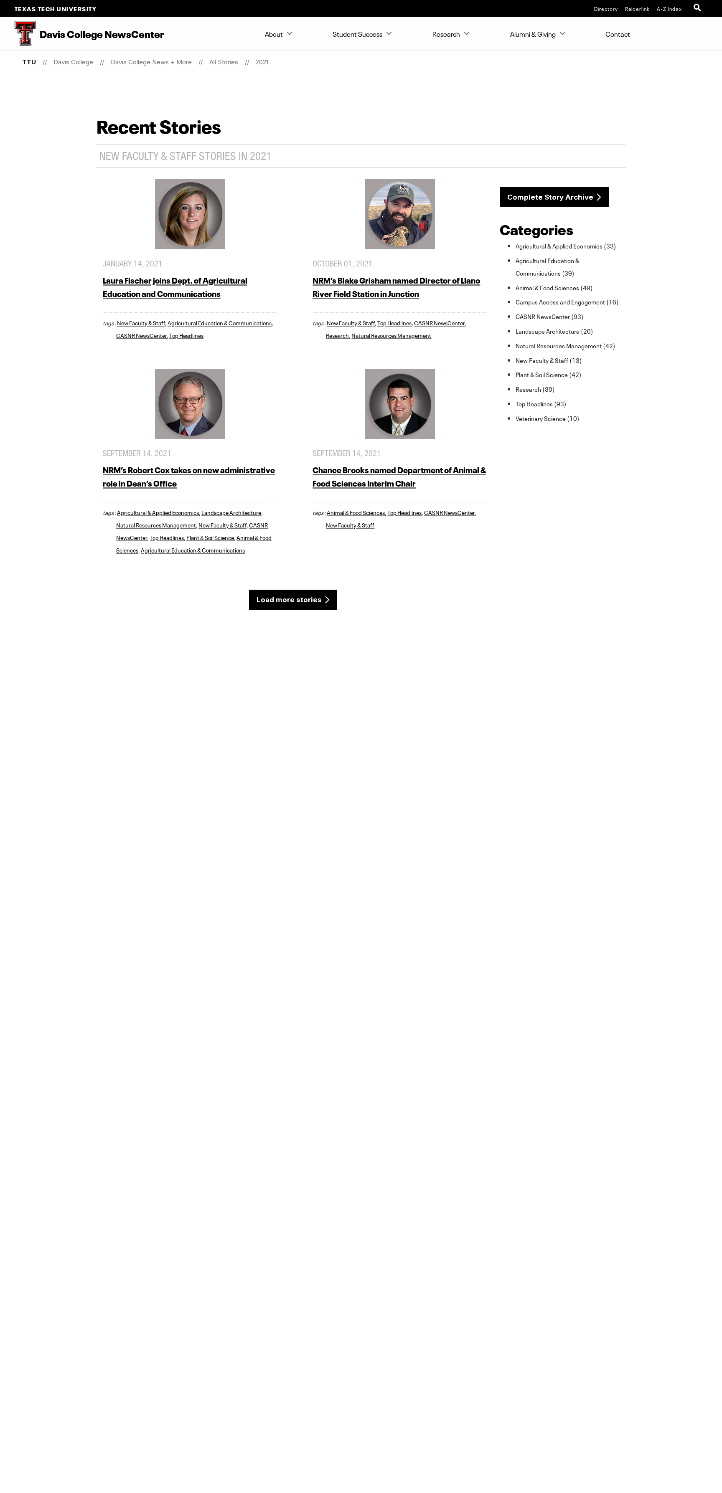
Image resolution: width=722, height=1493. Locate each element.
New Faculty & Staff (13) (549, 360)
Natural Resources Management (391, 335)
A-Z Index (669, 8)
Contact (617, 33)
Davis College (73, 62)
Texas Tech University (56, 8)
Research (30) (535, 388)
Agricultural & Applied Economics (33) (566, 245)
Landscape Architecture (231, 512)
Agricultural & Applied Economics (158, 512)
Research (446, 33)
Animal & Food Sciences (356, 512)
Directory (606, 8)
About (274, 33)
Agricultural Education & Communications (220, 322)
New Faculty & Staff (141, 322)
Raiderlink (637, 8)
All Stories (223, 62)
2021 (262, 62)
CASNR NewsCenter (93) (550, 316)
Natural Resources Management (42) (565, 345)
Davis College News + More (151, 62)
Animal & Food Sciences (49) (554, 287)
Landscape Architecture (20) (554, 330)
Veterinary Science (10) (548, 418)
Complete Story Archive (550, 197)
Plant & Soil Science (210, 537)
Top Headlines (186, 335)
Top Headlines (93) (541, 403)
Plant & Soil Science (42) (549, 374)
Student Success (357, 33)
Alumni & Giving (533, 33)
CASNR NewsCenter (141, 335)
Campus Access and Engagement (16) (567, 301)
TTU (29, 62)
